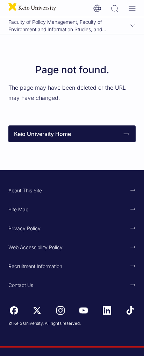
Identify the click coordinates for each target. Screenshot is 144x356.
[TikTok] (130, 310)
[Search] (114, 8)
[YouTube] (83, 310)
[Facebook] (14, 310)
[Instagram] (60, 310)
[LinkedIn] (107, 310)
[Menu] (132, 8)
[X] (37, 310)
